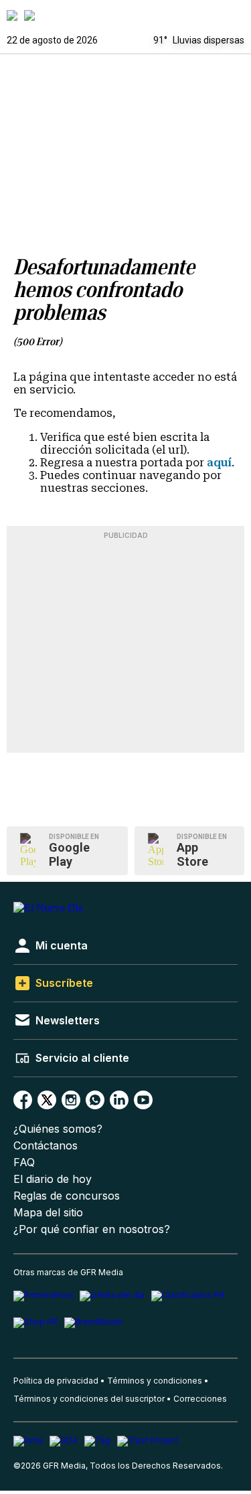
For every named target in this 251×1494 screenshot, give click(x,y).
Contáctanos (45, 1145)
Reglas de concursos (66, 1196)
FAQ (24, 1162)
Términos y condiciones (154, 1381)
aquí (219, 462)
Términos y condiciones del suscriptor (89, 1399)
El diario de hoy (52, 1179)
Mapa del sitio (48, 1212)
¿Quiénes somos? (57, 1129)
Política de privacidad (55, 1381)
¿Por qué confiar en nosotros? (91, 1229)
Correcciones (200, 1399)
